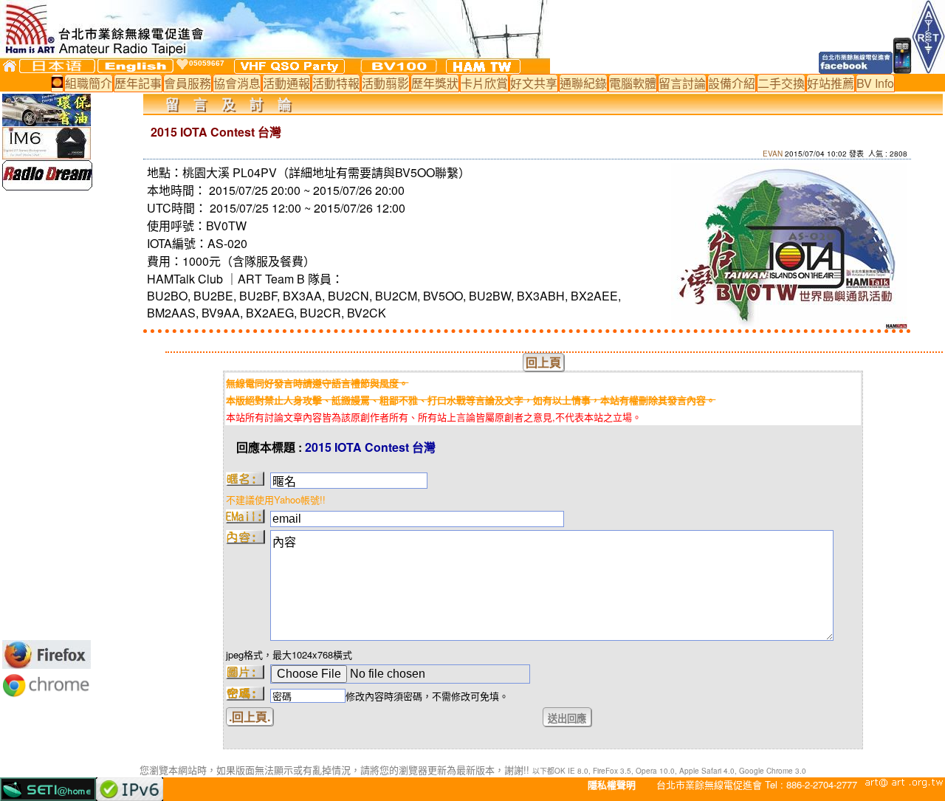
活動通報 (286, 83)
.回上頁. (249, 716)
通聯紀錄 (583, 83)
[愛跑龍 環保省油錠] (46, 121)
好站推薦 (830, 83)
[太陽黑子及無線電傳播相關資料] (57, 83)
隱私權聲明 (612, 784)
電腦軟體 (632, 83)
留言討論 (682, 83)
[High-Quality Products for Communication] (47, 185)
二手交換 (781, 83)
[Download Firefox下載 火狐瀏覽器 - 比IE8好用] (46, 664)
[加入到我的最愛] (182, 64)
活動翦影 (385, 83)
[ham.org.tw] (483, 66)
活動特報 (336, 83)
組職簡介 (88, 83)
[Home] (9, 65)
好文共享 (533, 83)
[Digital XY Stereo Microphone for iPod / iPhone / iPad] (46, 154)
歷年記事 (138, 83)
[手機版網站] (903, 69)
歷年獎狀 (434, 83)
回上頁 (543, 362)
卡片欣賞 (484, 83)
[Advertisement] (46, 414)
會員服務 (187, 83)
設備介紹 (731, 83)
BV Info (875, 83)
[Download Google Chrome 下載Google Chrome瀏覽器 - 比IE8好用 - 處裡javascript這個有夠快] (46, 696)
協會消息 (237, 83)
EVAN (773, 153)
